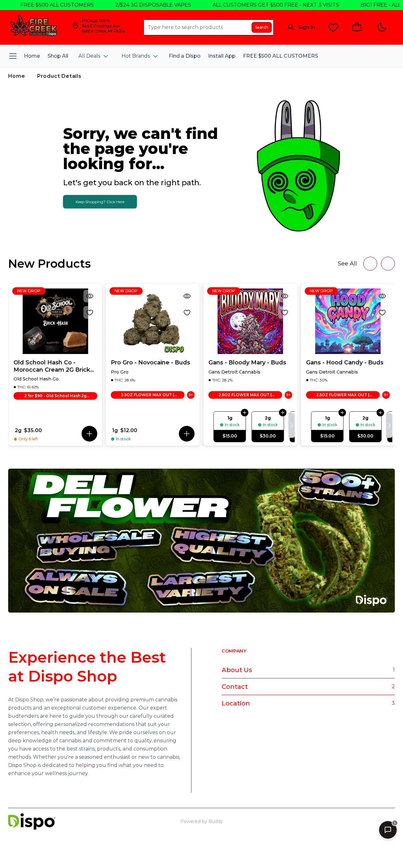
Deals (368, 821)
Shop (351, 821)
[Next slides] (388, 264)
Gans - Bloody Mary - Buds (247, 362)
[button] (89, 434)
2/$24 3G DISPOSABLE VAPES (134, 5)
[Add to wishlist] (89, 312)
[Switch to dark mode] (382, 27)
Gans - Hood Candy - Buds (344, 362)
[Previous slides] (370, 264)
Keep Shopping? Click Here (100, 201)
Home (16, 76)
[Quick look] (89, 296)
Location (236, 703)
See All (347, 263)
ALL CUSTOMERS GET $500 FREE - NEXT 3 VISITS (256, 5)
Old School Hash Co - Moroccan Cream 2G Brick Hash (52, 366)
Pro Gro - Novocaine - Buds (150, 362)
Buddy (215, 821)
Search (261, 27)
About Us (237, 670)
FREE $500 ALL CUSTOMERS (38, 5)
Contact (235, 686)
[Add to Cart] (244, 412)
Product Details (59, 76)
